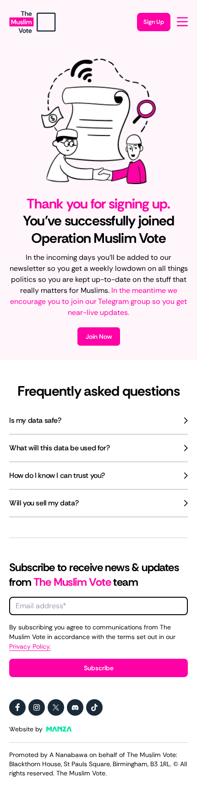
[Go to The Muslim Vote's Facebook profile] (17, 707)
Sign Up (153, 22)
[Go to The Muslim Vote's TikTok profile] (94, 707)
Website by (26, 729)
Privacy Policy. (30, 646)
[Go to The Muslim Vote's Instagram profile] (36, 707)
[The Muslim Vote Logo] (32, 22)
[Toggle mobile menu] (182, 22)
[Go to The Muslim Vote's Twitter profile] (56, 707)
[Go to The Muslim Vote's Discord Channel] (75, 707)
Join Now (99, 336)
